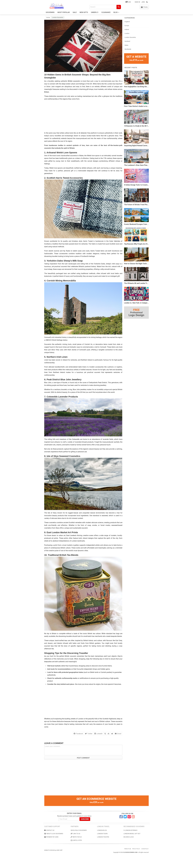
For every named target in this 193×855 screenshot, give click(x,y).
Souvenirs (50, 12)
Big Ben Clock (129, 837)
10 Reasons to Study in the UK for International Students (136, 126)
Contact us (50, 830)
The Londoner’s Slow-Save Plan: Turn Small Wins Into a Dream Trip (136, 165)
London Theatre (103, 837)
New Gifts (84, 12)
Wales (126, 45)
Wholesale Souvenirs (79, 830)
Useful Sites (77, 840)
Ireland (127, 29)
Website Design (49, 850)
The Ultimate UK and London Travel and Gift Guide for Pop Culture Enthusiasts (136, 283)
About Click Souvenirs (54, 833)
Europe (127, 25)
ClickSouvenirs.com (130, 852)
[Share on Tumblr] (105, 734)
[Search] (119, 7)
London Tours (102, 833)
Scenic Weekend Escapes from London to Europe (136, 224)
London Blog (102, 830)
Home (48, 17)
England (127, 21)
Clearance (105, 12)
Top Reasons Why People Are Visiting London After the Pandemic (136, 244)
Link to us (76, 833)
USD (129, 2)
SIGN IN (137, 2)
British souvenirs (74, 81)
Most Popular (63, 12)
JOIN (143, 2)
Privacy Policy (136, 848)
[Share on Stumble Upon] (108, 734)
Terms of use (127, 848)
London (127, 33)
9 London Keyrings (130, 830)
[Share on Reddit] (112, 734)
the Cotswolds (74, 439)
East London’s (71, 535)
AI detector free (84, 133)
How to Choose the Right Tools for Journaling (136, 263)
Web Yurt (59, 850)
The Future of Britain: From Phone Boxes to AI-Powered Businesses (136, 204)
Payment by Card (52, 837)
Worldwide (128, 49)
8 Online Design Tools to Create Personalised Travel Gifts (136, 185)
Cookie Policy (145, 848)
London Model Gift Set (132, 833)
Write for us (77, 837)
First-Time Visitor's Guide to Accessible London (136, 106)
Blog (115, 12)
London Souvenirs (57, 17)
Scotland (127, 41)
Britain (46, 92)
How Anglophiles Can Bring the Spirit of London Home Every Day (136, 86)
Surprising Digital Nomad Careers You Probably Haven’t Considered (136, 145)
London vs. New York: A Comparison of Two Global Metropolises (136, 303)
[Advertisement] (83, 116)
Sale (75, 12)
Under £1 (94, 12)
